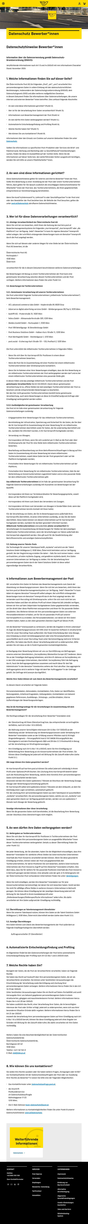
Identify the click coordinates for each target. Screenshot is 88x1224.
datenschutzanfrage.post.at (43, 1084)
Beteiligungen (72, 876)
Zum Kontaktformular (15, 1179)
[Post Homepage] (44, 3)
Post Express (37, 1174)
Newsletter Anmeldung (40, 1186)
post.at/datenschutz (19, 203)
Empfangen (36, 1182)
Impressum (62, 1174)
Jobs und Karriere (64, 1209)
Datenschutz (11, 141)
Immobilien (36, 1195)
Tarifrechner (37, 1191)
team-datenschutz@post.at (37, 1105)
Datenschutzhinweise (66, 1178)
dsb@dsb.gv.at (19, 1053)
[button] (3, 3)
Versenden (36, 1178)
